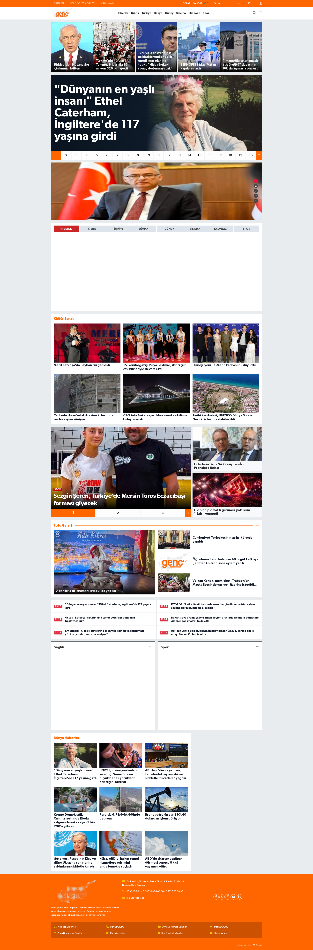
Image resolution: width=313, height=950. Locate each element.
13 (179, 155)
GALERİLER (59, 3)
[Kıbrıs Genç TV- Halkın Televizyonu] (63, 13)
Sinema (181, 13)
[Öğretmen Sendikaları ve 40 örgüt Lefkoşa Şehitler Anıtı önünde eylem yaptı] (174, 561)
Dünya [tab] (143, 228)
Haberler (122, 13)
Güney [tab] (169, 228)
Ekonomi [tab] (220, 228)
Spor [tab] (246, 228)
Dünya (158, 13)
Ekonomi (194, 13)
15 (199, 155)
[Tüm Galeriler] (257, 525)
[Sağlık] (150, 647)
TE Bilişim (257, 945)
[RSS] (239, 897)
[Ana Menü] (260, 13)
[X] (222, 897)
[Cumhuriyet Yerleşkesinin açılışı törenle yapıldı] (174, 539)
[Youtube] (233, 897)
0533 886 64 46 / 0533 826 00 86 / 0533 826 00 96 (155, 891)
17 (220, 155)
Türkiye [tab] (118, 228)
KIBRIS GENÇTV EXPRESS (83, 3)
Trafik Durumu (221, 927)
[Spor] (257, 647)
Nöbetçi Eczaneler (67, 927)
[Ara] (254, 13)
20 (251, 155)
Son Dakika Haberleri (172, 933)
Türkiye (146, 13)
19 (240, 155)
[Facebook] (216, 897)
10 (148, 155)
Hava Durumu (117, 927)
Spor (206, 13)
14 (189, 155)
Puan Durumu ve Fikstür (70, 933)
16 (209, 155)
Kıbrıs (135, 13)
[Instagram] (228, 897)
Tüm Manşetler (118, 933)
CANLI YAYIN (107, 3)
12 (168, 155)
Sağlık (59, 647)
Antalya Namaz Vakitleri (174, 927)
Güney (169, 13)
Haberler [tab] (66, 228)
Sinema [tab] (195, 228)
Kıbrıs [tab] (92, 228)
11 (158, 155)
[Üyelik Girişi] (259, 3)
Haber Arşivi (220, 933)
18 (230, 155)
